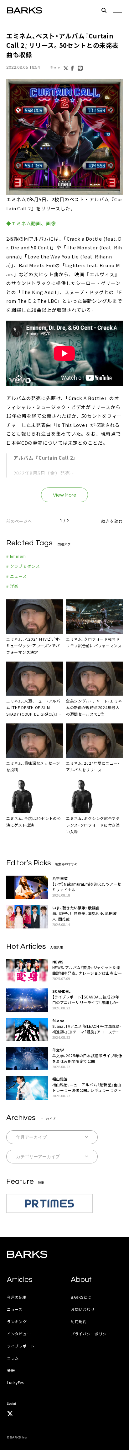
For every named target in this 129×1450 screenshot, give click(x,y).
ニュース (15, 1309)
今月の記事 (17, 1297)
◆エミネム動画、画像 (31, 223)
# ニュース (16, 576)
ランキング (17, 1321)
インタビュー (19, 1333)
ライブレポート (21, 1345)
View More (64, 495)
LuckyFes (15, 1382)
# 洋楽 (12, 586)
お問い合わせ (83, 1309)
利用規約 (79, 1321)
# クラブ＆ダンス (23, 566)
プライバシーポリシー (91, 1333)
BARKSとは (81, 1297)
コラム (13, 1358)
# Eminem (16, 556)
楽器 (11, 1370)
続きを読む (112, 521)
